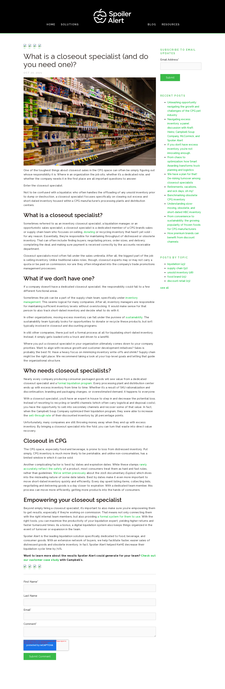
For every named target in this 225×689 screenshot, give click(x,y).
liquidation (176, 264)
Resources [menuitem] (171, 24)
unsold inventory (180, 272)
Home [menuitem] (51, 24)
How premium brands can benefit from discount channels (183, 237)
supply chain (177, 268)
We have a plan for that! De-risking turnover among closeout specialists (183, 178)
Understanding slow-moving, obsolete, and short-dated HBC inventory (184, 208)
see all (164, 287)
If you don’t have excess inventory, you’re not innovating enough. (182, 149)
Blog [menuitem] (152, 24)
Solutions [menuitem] (70, 24)
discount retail (178, 280)
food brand (176, 276)
